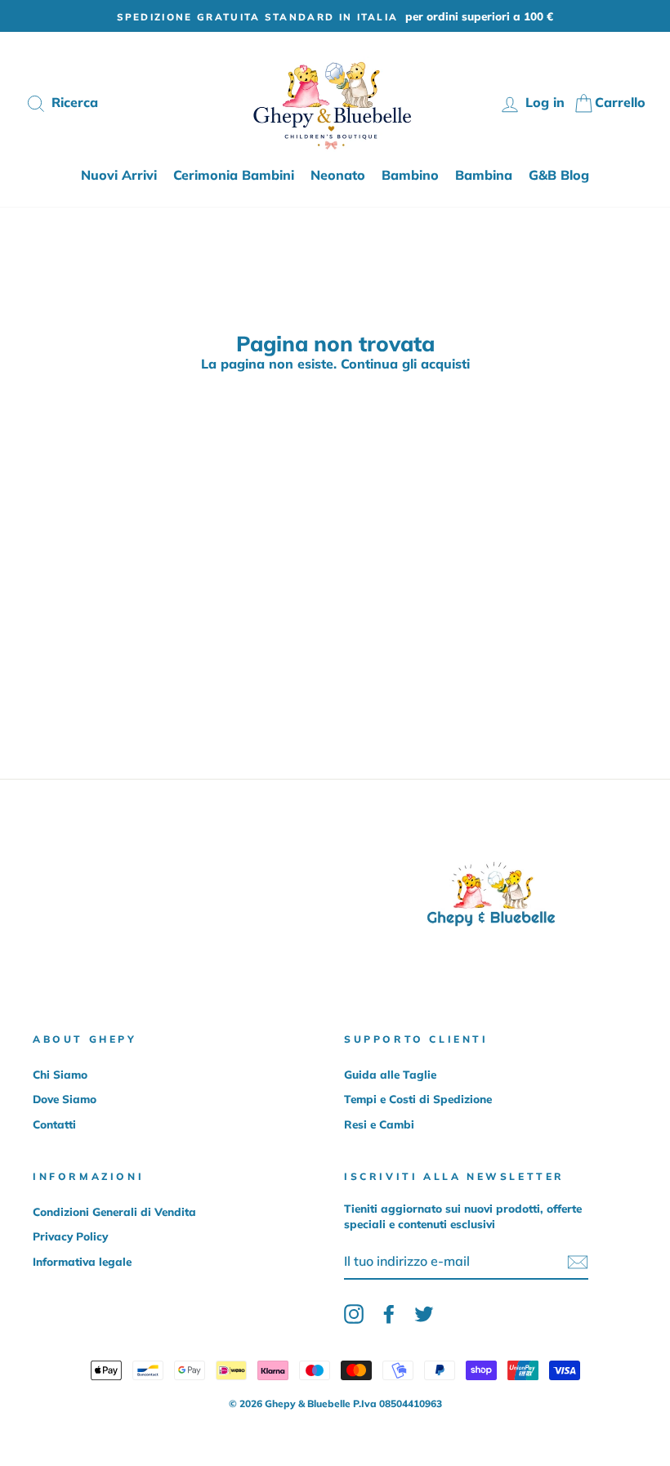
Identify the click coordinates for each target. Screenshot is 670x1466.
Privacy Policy (70, 1236)
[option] (335, 16)
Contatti (54, 1124)
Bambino (410, 175)
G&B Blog (559, 175)
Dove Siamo (64, 1099)
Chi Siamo (60, 1074)
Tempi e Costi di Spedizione (418, 1099)
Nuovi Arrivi (119, 175)
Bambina (483, 175)
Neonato (337, 175)
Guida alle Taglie (390, 1074)
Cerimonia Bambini (233, 175)
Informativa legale (82, 1261)
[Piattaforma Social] (354, 1314)
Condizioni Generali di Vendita (114, 1211)
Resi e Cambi (379, 1124)
